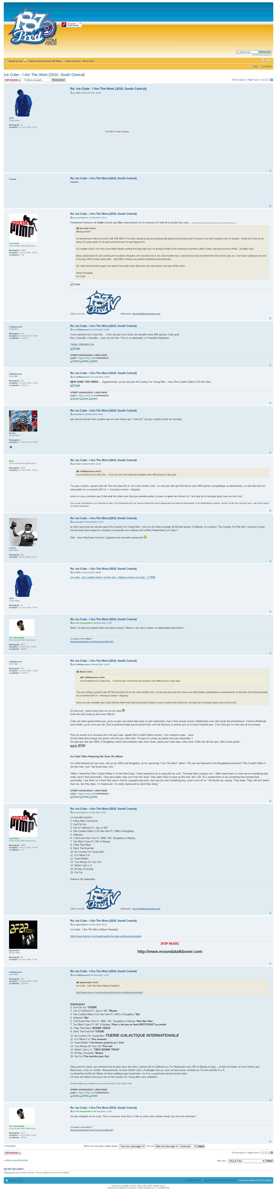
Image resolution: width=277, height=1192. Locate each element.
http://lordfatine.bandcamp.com (146, 314)
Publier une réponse (9, 80)
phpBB (126, 1186)
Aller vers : (222, 1161)
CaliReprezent (82, 330)
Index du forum (73, 61)
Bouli (78, 464)
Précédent (10, 1146)
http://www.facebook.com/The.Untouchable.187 (91, 641)
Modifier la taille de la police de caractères (268, 60)
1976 (78, 93)
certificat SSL (164, 1188)
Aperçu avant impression (263, 60)
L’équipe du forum (194, 1180)
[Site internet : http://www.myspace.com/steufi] (11, 447)
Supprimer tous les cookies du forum (220, 1180)
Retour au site (16, 61)
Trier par (150, 1146)
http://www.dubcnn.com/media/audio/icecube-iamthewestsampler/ (106, 936)
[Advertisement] (169, 193)
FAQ (255, 66)
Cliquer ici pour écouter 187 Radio (45, 61)
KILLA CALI (88, 61)
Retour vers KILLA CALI (17, 1160)
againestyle (81, 925)
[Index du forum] (32, 25)
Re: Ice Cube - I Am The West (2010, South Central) (108, 88)
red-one (79, 522)
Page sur (253, 80)
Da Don (79, 414)
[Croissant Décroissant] (192, 1146)
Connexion (266, 66)
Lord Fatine (81, 218)
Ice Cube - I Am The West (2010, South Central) (44, 75)
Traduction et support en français (121, 1188)
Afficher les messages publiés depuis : (101, 1146)
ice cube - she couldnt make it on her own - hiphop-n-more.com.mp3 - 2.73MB (112, 577)
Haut (270, 171)
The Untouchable (83, 623)
